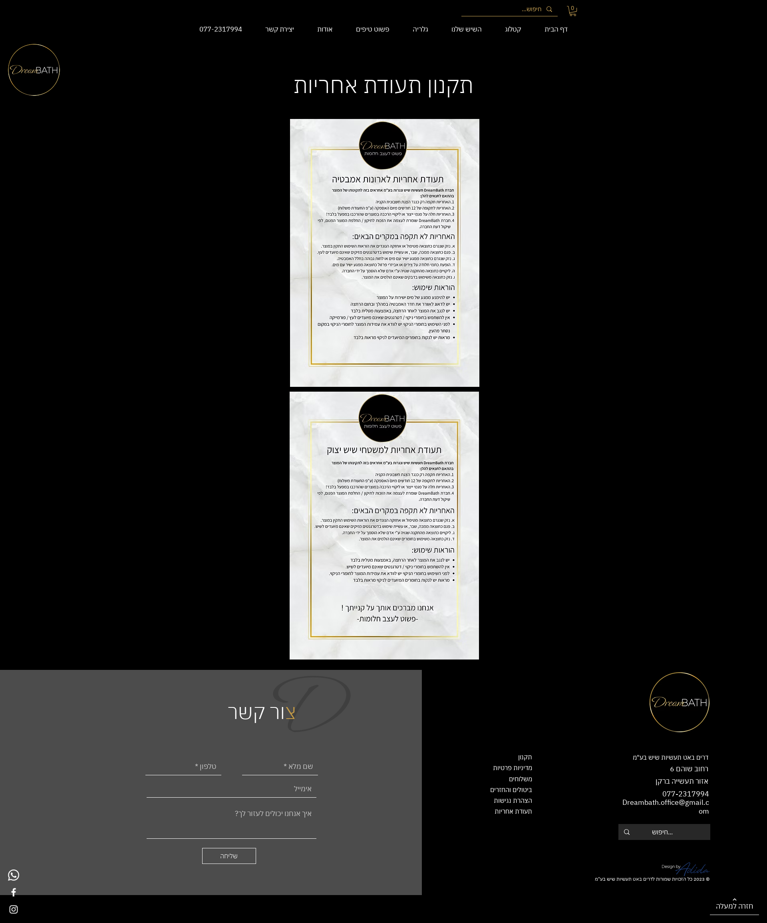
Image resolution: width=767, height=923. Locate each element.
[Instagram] (13, 909)
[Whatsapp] (13, 875)
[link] (573, 11)
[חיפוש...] (626, 832)
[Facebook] (13, 892)
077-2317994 (685, 793)
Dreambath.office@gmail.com (665, 807)
